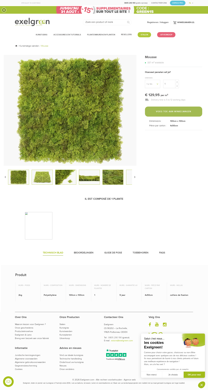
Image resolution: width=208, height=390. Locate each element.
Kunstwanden (66, 331)
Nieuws (63, 366)
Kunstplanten (66, 335)
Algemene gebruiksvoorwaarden (30, 362)
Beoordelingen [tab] (83, 252)
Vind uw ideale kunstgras (71, 355)
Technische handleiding (71, 359)
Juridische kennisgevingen (27, 355)
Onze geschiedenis (24, 328)
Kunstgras (64, 328)
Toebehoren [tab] (140, 252)
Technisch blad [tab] (53, 252)
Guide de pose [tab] (113, 252)
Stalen (62, 324)
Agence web (130, 380)
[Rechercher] (128, 22)
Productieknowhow (24, 331)
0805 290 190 (115, 337)
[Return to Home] (16, 46)
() (183, 22)
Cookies (19, 369)
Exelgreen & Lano (23, 335)
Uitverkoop (65, 338)
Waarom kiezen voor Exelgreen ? (30, 324)
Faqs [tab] (162, 252)
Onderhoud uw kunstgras (72, 362)
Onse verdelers (67, 369)
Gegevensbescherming (26, 366)
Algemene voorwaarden (26, 359)
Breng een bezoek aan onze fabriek (32, 338)
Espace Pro (177, 3)
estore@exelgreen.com (122, 340)
